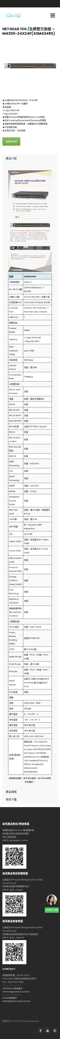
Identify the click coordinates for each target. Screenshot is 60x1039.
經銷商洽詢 (11, 141)
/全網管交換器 (39, 29)
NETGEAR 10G (14, 29)
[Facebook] (30, 4)
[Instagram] (34, 4)
